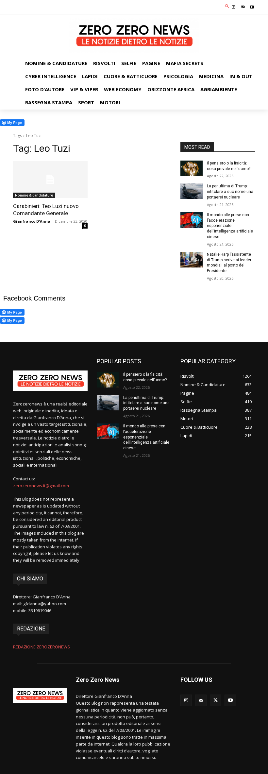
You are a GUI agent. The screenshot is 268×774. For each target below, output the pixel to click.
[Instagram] (233, 7)
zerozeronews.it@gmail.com (41, 486)
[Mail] (243, 7)
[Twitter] (215, 700)
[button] (227, 6)
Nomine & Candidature (34, 195)
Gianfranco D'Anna (31, 221)
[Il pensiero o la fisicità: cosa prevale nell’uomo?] (191, 168)
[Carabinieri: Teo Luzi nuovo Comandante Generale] (50, 179)
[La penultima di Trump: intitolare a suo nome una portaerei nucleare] (191, 191)
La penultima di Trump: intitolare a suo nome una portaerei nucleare (230, 191)
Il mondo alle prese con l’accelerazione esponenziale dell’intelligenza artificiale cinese (230, 226)
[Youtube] (252, 7)
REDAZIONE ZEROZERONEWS (41, 647)
